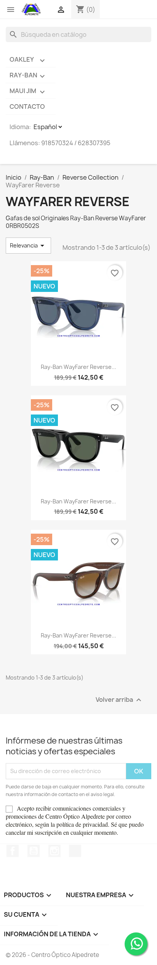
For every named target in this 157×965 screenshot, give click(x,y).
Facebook (12, 851)
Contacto (27, 106)
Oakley (28, 60)
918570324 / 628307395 (76, 143)
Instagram (54, 851)
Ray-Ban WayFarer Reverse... (78, 366)
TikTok (75, 851)
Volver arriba (119, 699)
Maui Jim (28, 92)
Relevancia (28, 245)
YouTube (33, 851)
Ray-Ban (28, 76)
